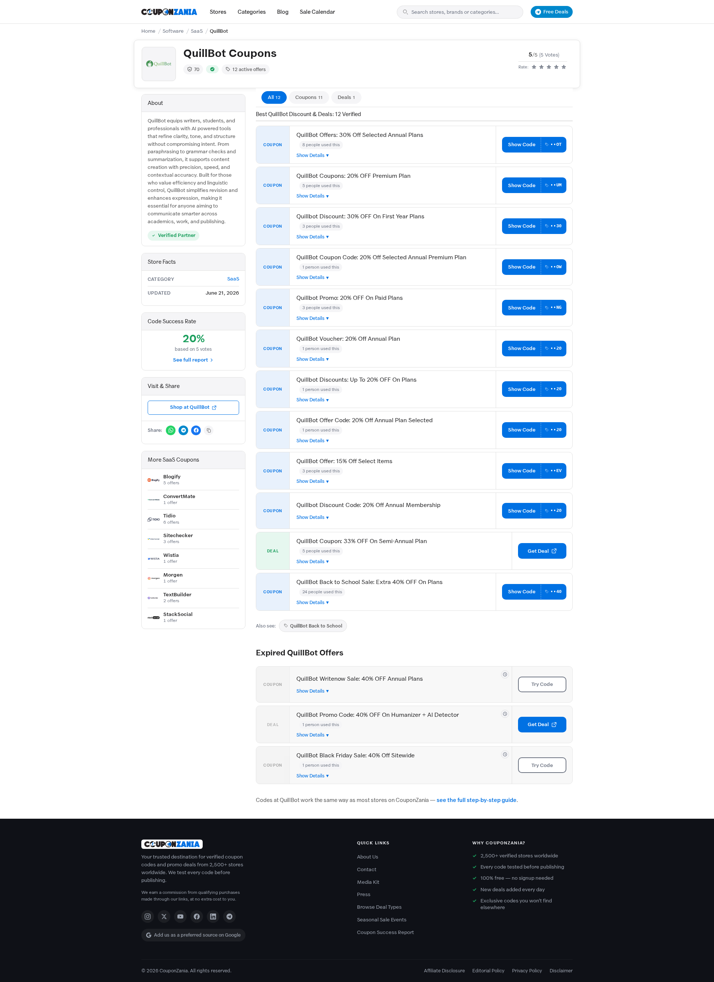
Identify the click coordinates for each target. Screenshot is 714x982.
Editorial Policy (488, 970)
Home (148, 31)
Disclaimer (561, 970)
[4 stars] (556, 67)
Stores (218, 12)
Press (363, 894)
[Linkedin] (213, 916)
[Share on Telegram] (183, 430)
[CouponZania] (241, 844)
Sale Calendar (317, 12)
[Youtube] (180, 916)
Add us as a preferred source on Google (197, 935)
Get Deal (538, 551)
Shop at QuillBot (189, 407)
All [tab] (274, 97)
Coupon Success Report (385, 932)
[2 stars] (541, 67)
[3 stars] (549, 67)
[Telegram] (229, 916)
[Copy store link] (208, 430)
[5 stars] (563, 67)
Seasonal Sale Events (381, 919)
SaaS (197, 31)
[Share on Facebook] (196, 430)
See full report (190, 360)
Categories (252, 12)
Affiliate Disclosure (444, 970)
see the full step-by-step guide (477, 800)
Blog (283, 12)
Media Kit (368, 882)
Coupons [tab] (309, 97)
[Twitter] (164, 916)
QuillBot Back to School (316, 626)
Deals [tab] (346, 97)
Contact (366, 869)
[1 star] (534, 67)
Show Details (310, 155)
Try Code (542, 684)
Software (173, 31)
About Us (367, 857)
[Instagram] (147, 916)
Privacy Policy (527, 970)
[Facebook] (196, 916)
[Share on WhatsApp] (171, 430)
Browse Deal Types (379, 907)
